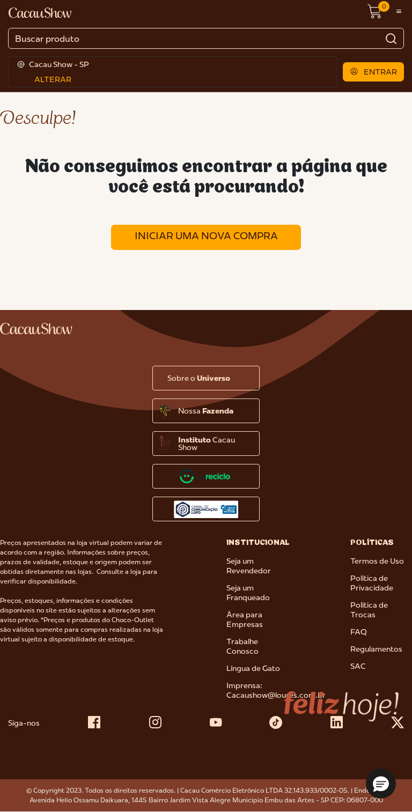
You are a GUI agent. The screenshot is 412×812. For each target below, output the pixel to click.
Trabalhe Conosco (242, 646)
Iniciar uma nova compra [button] (206, 236)
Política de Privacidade (371, 583)
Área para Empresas (244, 619)
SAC (358, 666)
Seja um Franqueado (248, 592)
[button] (373, 72)
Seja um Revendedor (248, 565)
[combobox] (206, 38)
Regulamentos (376, 649)
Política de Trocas (369, 609)
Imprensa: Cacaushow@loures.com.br (276, 690)
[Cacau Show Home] (41, 11)
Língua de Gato (253, 668)
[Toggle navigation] (398, 12)
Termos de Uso (377, 561)
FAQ (358, 632)
